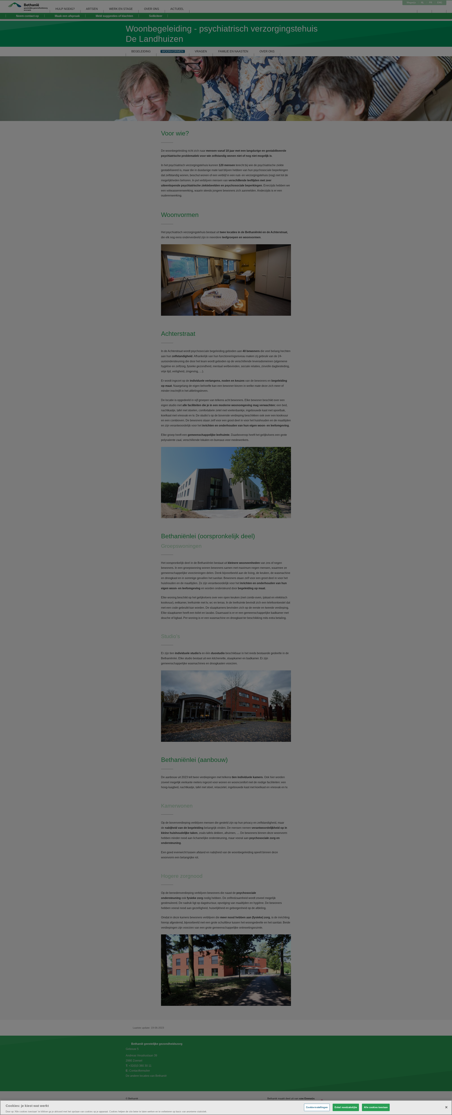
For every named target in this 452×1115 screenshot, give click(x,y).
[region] (226, 1107)
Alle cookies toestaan (376, 1107)
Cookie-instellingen (317, 1107)
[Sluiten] (446, 1107)
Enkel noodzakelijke (346, 1107)
